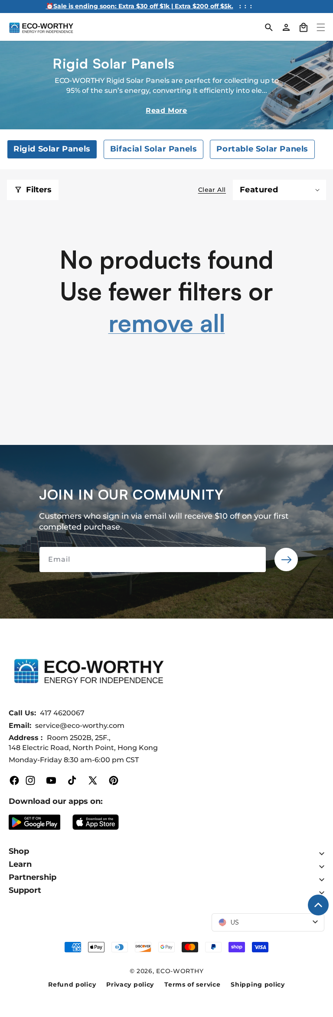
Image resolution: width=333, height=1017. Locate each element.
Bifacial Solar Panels (153, 149)
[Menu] (321, 27)
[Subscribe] (286, 559)
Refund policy (72, 984)
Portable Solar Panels (262, 149)
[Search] (269, 27)
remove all (166, 322)
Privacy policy (130, 984)
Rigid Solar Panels (52, 149)
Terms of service (192, 984)
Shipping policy (258, 984)
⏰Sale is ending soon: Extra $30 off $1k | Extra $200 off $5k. (139, 6)
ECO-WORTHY (179, 971)
